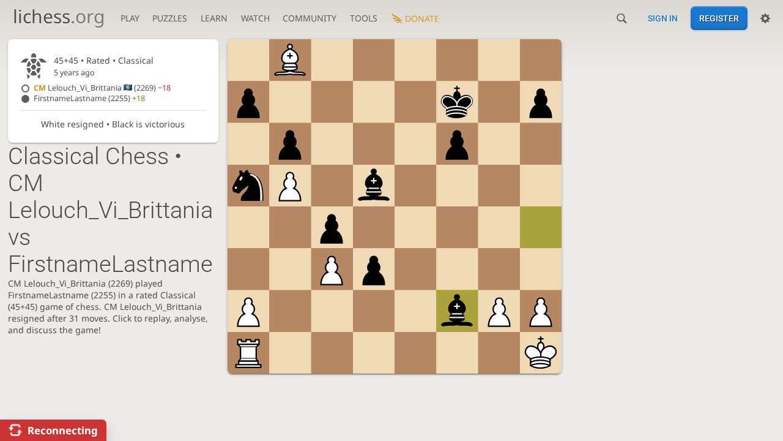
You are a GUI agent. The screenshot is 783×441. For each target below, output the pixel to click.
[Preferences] (765, 18)
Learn (214, 18)
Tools (363, 18)
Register (719, 18)
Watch (255, 18)
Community (309, 18)
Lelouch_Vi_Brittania (102, 88)
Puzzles (169, 18)
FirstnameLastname (89, 98)
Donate (422, 18)
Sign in (663, 18)
